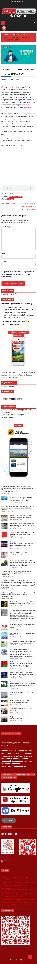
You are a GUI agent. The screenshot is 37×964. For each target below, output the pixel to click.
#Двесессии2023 (18, 880)
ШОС (3, 897)
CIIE (27, 882)
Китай (5, 888)
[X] (12, 399)
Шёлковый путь (11, 897)
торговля (9, 905)
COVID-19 (31, 883)
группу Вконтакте (9, 386)
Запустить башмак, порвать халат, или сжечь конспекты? (28, 206)
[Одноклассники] (7, 399)
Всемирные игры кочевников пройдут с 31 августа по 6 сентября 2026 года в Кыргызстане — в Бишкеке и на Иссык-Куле (21, 544)
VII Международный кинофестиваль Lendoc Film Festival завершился (22, 642)
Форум (26, 893)
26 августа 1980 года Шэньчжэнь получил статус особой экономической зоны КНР (21, 498)
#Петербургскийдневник (29, 880)
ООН (22, 889)
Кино (27, 885)
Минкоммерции (17, 889)
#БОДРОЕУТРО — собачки (19, 552)
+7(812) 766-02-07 (9, 410)
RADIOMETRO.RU (9, 748)
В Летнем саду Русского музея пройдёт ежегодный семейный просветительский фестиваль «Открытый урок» (18, 594)
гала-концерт (5, 899)
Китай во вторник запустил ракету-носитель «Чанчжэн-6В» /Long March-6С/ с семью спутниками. (16, 573)
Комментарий (7, 227)
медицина (26, 899)
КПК (24, 885)
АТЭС (6, 885)
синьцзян (17, 902)
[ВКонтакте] (5, 399)
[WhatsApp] (18, 399)
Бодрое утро (18, 885)
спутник (32, 902)
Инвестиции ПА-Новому (15, 196)
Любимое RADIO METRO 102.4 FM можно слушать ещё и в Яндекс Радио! (22, 534)
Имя (3, 253)
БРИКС (11, 885)
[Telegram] (20, 399)
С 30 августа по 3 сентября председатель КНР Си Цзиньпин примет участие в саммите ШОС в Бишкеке (17, 508)
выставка (30, 897)
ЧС (33, 893)
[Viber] (15, 399)
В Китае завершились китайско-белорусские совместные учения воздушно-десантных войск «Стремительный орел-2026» (21, 664)
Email (4, 261)
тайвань (3, 905)
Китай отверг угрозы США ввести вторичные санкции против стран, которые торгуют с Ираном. (21, 674)
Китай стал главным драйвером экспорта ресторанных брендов (20, 516)
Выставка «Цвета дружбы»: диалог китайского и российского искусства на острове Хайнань (22, 525)
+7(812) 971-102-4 (9, 415)
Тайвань (21, 893)
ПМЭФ (15, 114)
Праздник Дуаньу (8, 203)
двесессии (13, 899)
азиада (20, 897)
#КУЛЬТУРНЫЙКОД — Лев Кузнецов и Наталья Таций (19, 701)
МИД (10, 889)
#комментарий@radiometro (13, 882)
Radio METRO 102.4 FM (9, 294)
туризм (14, 905)
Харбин (30, 893)
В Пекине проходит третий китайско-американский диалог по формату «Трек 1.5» (22, 625)
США (16, 893)
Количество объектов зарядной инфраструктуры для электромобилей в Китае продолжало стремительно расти (22, 684)
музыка (31, 899)
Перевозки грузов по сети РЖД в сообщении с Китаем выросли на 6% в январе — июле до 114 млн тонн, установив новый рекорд (22, 563)
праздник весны (8, 902)
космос (20, 899)
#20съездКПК (5, 877)
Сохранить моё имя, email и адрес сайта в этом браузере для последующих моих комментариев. (17, 274)
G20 (2, 885)
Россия (9, 893)
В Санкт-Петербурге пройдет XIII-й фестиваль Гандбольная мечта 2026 (22, 602)
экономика (25, 905)
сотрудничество (25, 902)
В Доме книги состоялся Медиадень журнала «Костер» (22, 717)
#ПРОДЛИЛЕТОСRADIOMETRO (21, 692)
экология (19, 904)
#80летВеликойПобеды (19, 877)
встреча (25, 897)
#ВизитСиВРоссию (7, 880)
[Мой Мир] (10, 399)
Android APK (9, 820)
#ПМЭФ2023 (10, 199)
